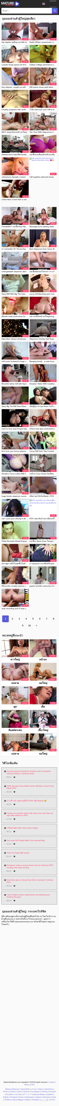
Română (13, 1097)
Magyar (20, 1100)
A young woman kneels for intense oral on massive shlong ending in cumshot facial (29, 772)
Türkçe (40, 1089)
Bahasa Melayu (39, 1094)
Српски (12, 1092)
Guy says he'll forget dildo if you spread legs (26, 840)
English (6, 1097)
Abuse (26, 1085)
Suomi (19, 1092)
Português (35, 1100)
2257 (33, 1085)
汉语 (14, 1100)
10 (29, 625)
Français (53, 1092)
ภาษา (44, 3)
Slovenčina (49, 1089)
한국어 (52, 1100)
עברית (34, 1089)
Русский (9, 1094)
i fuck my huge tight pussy (18, 853)
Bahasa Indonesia (12, 1089)
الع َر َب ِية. (44, 1100)
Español (50, 1094)
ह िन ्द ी (27, 1094)
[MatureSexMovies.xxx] (10, 3)
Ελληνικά (46, 1097)
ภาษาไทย (17, 1094)
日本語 (27, 1100)
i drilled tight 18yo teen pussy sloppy (22, 828)
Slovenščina (25, 1089)
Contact (51, 1082)
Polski (5, 1092)
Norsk (54, 1097)
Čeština (8, 1100)
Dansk (21, 1097)
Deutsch (26, 1092)
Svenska (44, 1092)
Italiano (38, 1097)
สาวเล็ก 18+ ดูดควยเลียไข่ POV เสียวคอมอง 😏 (26, 801)
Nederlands (29, 1097)
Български (35, 1092)
